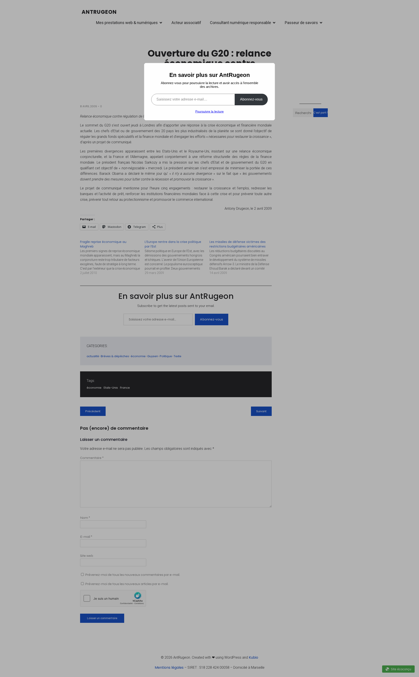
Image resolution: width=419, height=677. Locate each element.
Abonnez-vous (251, 99)
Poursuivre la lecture (209, 111)
